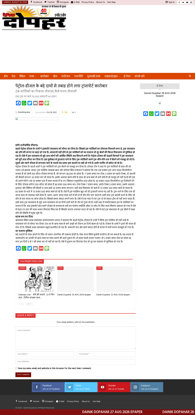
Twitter (51, 2)
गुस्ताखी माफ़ (93, 76)
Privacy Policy (88, 2)
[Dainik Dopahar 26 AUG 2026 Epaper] (75, 279)
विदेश (22, 76)
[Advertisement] (97, 51)
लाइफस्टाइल (111, 76)
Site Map (111, 2)
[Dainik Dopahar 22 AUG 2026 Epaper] (114, 279)
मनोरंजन (65, 76)
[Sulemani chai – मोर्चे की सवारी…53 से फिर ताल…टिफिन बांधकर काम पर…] (36, 279)
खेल (55, 76)
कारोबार (44, 76)
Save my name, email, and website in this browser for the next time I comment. (55, 368)
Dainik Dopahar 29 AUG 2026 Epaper (160, 94)
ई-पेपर (127, 76)
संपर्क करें (140, 76)
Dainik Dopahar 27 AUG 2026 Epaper (103, 412)
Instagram (64, 2)
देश (13, 76)
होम (6, 76)
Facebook (37, 2)
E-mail (77, 2)
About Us (100, 2)
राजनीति (78, 76)
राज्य (31, 76)
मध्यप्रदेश (22, 268)
